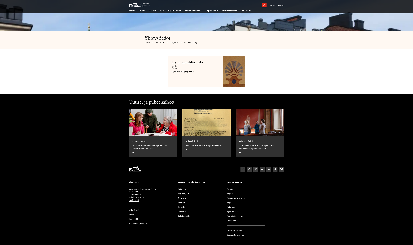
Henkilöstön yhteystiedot (139, 223)
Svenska (272, 5)
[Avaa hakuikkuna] (264, 5)
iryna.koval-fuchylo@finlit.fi (183, 72)
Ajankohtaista (212, 11)
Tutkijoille (182, 189)
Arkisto (132, 11)
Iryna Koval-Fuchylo (191, 43)
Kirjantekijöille (183, 193)
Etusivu (147, 43)
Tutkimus (152, 11)
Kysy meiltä (133, 219)
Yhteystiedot (174, 43)
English (281, 5)
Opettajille (182, 211)
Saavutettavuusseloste (236, 235)
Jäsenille (181, 207)
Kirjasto (142, 11)
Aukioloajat (133, 214)
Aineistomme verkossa (194, 11)
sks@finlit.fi (134, 200)
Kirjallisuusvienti (174, 11)
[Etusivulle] (135, 171)
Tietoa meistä (246, 11)
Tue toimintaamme (229, 11)
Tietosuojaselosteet (235, 230)
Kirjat (162, 11)
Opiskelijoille (183, 198)
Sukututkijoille (184, 216)
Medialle (181, 202)
